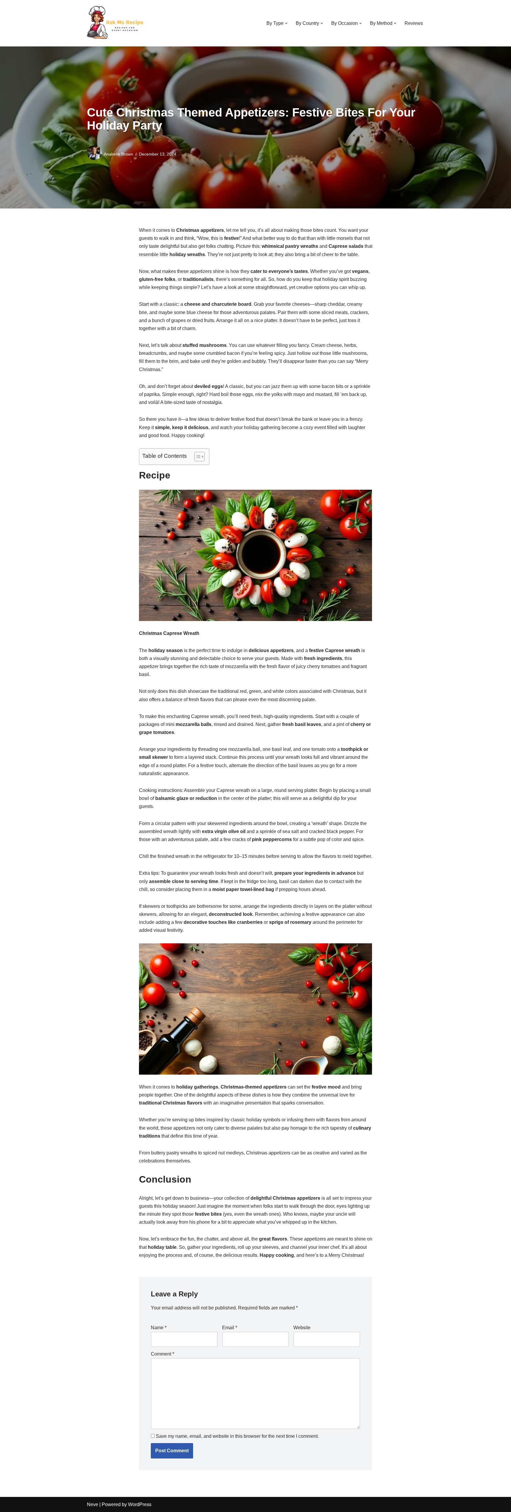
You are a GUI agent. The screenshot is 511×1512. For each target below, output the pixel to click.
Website (302, 1327)
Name (158, 1327)
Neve (92, 1504)
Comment (162, 1353)
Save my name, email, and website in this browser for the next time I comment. (237, 1436)
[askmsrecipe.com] (116, 23)
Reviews (414, 23)
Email (229, 1327)
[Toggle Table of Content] (196, 457)
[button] (286, 23)
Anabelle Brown (118, 154)
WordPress (139, 1504)
